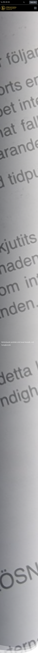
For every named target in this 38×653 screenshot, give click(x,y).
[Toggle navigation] (35, 8)
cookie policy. (13, 651)
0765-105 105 (6, 2)
